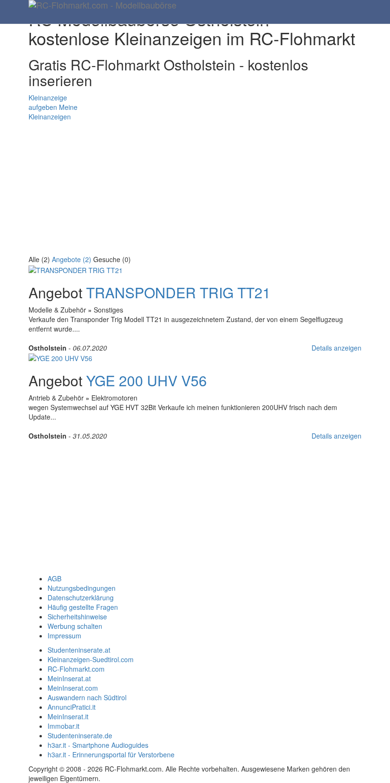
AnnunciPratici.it (72, 707)
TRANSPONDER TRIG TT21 (178, 292)
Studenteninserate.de (80, 735)
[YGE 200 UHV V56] (60, 357)
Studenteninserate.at (79, 650)
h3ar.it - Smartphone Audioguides (98, 745)
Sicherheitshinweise (77, 616)
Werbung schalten (75, 626)
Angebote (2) (71, 259)
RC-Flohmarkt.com (76, 669)
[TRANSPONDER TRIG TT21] (76, 269)
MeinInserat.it (68, 716)
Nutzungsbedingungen (82, 588)
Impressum (64, 635)
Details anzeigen (336, 347)
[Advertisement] (195, 187)
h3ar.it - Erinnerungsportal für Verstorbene (111, 754)
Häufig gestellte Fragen (83, 607)
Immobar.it (63, 726)
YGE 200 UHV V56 (146, 380)
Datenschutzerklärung (81, 597)
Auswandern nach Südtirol (87, 697)
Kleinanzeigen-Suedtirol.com (91, 659)
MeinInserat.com (73, 688)
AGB (54, 578)
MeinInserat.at (69, 678)
